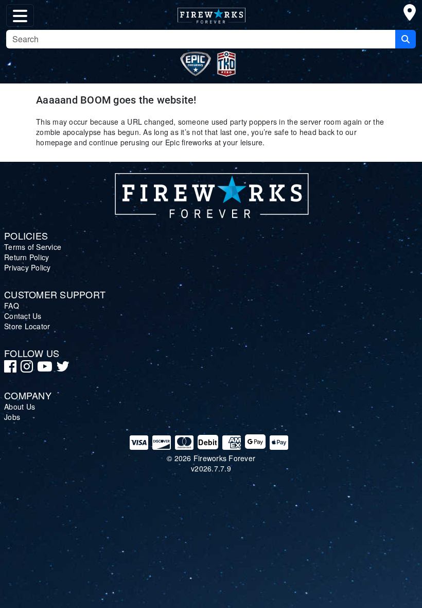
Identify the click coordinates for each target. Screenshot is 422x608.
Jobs (12, 417)
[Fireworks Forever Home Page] (211, 13)
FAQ (11, 305)
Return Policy (26, 257)
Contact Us (23, 316)
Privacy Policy (27, 267)
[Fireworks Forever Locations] (409, 14)
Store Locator (27, 326)
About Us (19, 406)
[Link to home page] (211, 193)
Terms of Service (32, 247)
